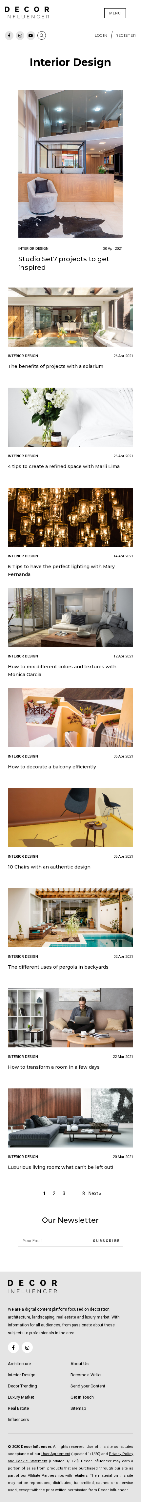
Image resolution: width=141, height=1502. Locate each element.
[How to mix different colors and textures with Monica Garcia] (70, 618)
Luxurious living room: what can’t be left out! (60, 1167)
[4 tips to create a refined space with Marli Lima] (70, 418)
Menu (115, 13)
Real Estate (18, 1408)
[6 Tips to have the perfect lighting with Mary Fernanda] (70, 518)
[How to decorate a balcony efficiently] (70, 718)
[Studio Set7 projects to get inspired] (70, 165)
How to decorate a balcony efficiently (52, 767)
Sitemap (78, 1408)
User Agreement (55, 1454)
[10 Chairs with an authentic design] (70, 818)
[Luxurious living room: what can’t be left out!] (70, 1119)
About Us (79, 1363)
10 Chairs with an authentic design (49, 867)
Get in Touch (82, 1397)
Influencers (18, 1419)
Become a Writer (86, 1374)
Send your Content (87, 1386)
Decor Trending (22, 1386)
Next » (95, 1193)
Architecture (19, 1363)
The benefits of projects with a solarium (55, 366)
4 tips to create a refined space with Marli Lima (64, 466)
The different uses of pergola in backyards (58, 967)
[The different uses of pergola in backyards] (70, 919)
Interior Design (21, 1374)
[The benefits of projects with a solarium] (70, 318)
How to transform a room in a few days (54, 1067)
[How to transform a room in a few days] (70, 1019)
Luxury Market (21, 1397)
